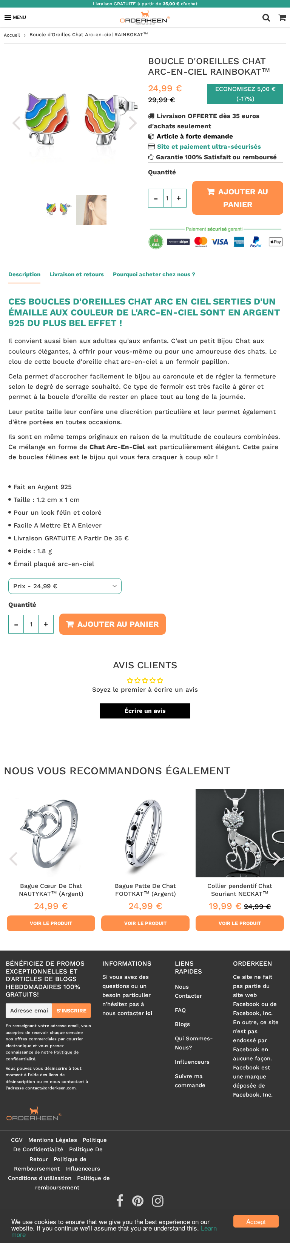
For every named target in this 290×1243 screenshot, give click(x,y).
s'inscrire (71, 1011)
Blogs (182, 1024)
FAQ (180, 1010)
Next (133, 122)
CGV (17, 1140)
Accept (256, 1221)
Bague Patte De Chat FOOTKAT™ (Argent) (145, 889)
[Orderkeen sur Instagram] (157, 1203)
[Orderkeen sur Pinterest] (138, 1203)
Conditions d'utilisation (39, 1178)
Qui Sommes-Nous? (194, 1043)
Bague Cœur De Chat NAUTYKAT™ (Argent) (51, 889)
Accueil (12, 35)
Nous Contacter (188, 991)
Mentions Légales (52, 1140)
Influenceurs (192, 1061)
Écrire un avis (145, 710)
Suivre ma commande (190, 1081)
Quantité (162, 172)
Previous (16, 122)
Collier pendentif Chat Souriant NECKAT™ (239, 889)
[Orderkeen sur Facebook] (120, 1203)
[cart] (282, 17)
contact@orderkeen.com (50, 1088)
